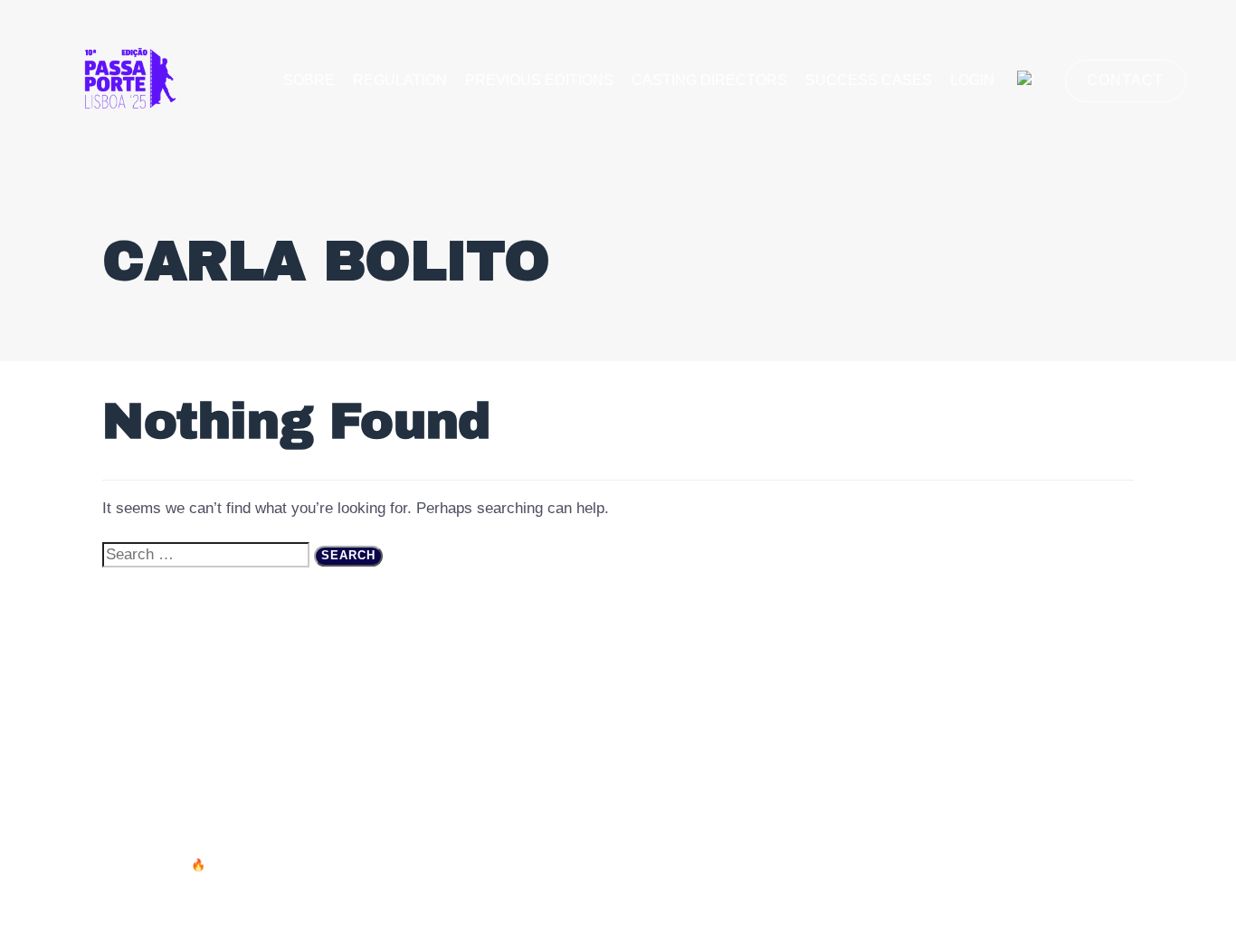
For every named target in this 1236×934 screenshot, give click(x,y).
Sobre (309, 80)
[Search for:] (205, 554)
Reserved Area (1073, 695)
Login (972, 80)
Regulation (400, 80)
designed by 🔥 (164, 865)
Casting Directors (709, 80)
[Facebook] (1104, 874)
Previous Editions (539, 80)
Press (981, 695)
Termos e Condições (868, 695)
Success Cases (868, 80)
